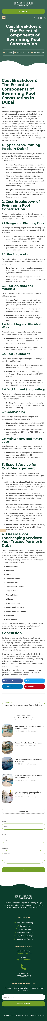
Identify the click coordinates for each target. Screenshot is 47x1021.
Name (4, 821)
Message (5, 848)
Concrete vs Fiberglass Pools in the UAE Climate (28, 760)
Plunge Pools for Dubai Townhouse (28, 743)
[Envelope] (41, 18)
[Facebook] (34, 18)
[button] (3, 17)
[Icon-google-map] (44, 18)
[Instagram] (38, 18)
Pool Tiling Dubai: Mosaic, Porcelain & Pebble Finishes (29, 727)
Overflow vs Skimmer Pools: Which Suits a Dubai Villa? (28, 776)
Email (4, 834)
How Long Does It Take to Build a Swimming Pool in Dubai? (28, 793)
